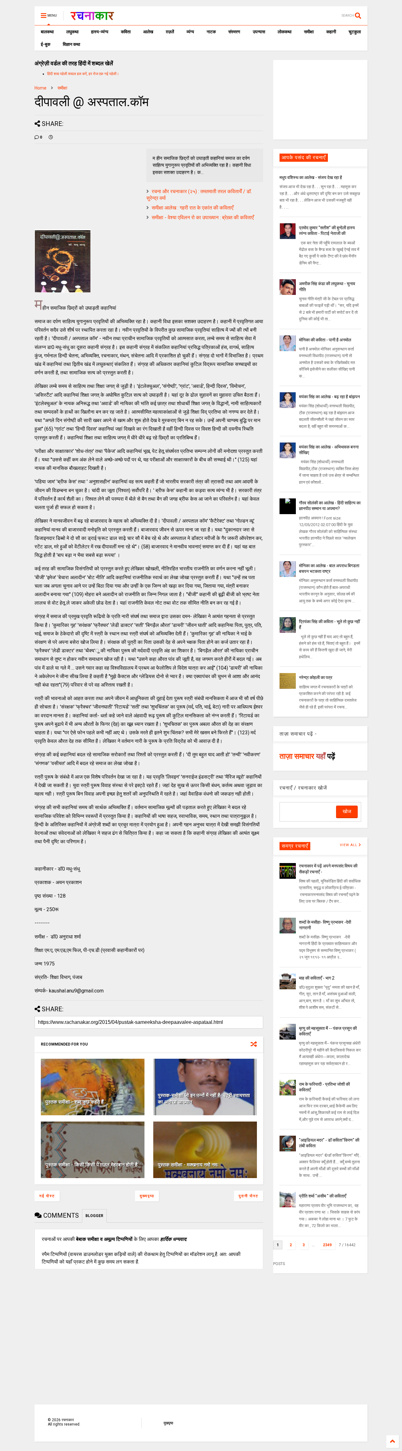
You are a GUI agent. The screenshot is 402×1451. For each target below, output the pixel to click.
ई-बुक (45, 44)
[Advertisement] (320, 99)
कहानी (331, 31)
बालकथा (47, 31)
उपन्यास (259, 31)
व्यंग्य (190, 31)
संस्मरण (234, 31)
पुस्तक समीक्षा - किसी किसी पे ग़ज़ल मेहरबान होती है (92, 1165)
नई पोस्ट (47, 1196)
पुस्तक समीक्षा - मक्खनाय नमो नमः (188, 1165)
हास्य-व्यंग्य (99, 31)
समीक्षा (309, 31)
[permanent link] (51, 137)
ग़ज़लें (170, 31)
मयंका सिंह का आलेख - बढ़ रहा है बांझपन (329, 396)
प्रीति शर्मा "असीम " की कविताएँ (322, 1195)
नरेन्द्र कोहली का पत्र (315, 677)
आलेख (148, 31)
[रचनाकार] (92, 17)
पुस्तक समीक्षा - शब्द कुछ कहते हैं (75, 1102)
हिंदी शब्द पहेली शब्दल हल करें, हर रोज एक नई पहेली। (83, 74)
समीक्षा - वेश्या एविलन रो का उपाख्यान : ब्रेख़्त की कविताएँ (203, 217)
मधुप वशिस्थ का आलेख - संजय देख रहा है (311, 177)
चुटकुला (355, 31)
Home (40, 87)
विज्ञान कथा (71, 44)
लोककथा (284, 31)
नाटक (211, 31)
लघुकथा (72, 31)
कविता (126, 31)
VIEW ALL (349, 845)
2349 (327, 1245)
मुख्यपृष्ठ (147, 1196)
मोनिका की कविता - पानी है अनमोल (325, 339)
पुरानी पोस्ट (248, 1196)
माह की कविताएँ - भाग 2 (316, 978)
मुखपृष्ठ (168, 1423)
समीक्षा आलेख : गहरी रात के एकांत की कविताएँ (192, 208)
